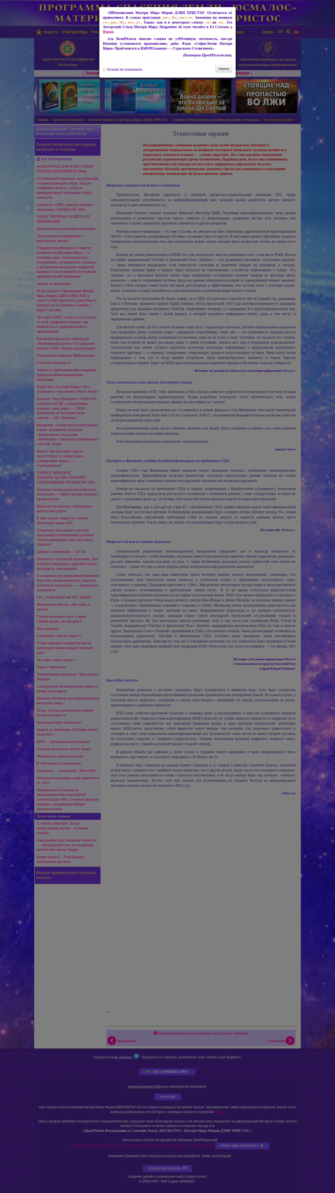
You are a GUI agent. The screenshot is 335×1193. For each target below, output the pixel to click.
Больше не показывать (124, 69)
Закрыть (223, 68)
